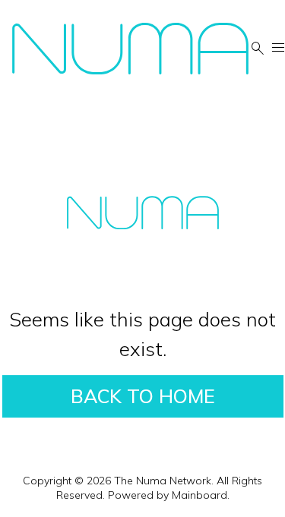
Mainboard (199, 495)
